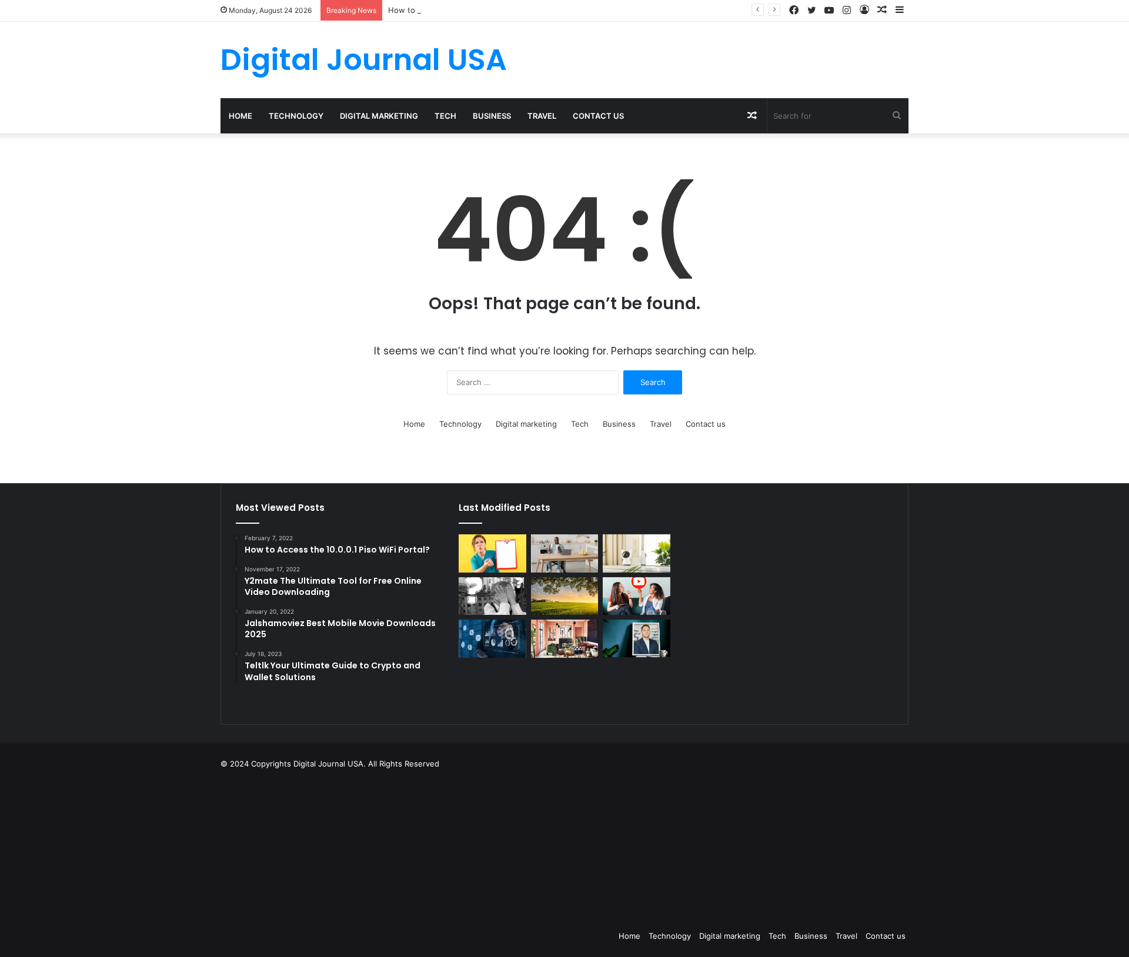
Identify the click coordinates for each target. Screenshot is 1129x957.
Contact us (598, 116)
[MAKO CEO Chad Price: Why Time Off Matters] (636, 638)
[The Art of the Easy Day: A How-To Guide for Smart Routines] (564, 553)
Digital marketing (379, 116)
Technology (296, 116)
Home (240, 116)
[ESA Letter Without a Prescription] (492, 553)
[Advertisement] (623, 846)
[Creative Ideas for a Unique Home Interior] (564, 639)
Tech (445, 116)
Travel (541, 116)
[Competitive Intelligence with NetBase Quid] (492, 639)
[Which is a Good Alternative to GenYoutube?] (636, 596)
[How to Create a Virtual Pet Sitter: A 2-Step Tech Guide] (636, 553)
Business (492, 116)
